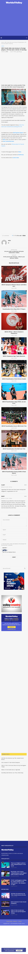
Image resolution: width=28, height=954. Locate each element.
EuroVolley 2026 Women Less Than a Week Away (12, 772)
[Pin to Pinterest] (17, 235)
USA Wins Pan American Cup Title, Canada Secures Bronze (18, 894)
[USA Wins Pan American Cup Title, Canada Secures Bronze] (5, 895)
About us (15, 921)
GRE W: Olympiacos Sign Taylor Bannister (14, 356)
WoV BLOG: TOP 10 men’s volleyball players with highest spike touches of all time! (19, 873)
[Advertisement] (14, 20)
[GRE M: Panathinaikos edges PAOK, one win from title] (14, 391)
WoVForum (21, 154)
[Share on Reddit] (20, 235)
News (19, 151)
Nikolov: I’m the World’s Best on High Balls (10, 769)
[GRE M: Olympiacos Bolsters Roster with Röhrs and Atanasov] (14, 274)
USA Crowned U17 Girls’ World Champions (10, 762)
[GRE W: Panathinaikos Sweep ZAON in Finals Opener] (14, 461)
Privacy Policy (9, 921)
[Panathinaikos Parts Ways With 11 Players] (14, 298)
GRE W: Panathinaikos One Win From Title (14, 449)
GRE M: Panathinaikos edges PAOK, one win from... (14, 402)
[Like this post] (13, 235)
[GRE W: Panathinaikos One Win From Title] (14, 438)
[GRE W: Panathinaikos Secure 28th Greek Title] (14, 415)
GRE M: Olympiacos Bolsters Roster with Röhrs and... (14, 285)
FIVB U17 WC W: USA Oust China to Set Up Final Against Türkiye (18, 911)
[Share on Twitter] (16, 235)
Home (2, 42)
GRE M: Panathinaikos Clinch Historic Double (14, 379)
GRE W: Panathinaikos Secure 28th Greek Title (14, 426)
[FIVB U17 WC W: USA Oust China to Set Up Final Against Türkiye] (5, 912)
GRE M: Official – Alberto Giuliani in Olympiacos (14, 332)
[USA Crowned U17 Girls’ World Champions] (5, 904)
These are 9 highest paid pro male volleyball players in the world (18, 864)
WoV (7, 51)
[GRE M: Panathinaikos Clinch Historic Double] (14, 368)
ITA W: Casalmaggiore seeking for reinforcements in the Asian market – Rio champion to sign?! (18, 882)
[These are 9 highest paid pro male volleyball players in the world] (5, 865)
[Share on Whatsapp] (21, 235)
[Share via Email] (24, 235)
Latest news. (16, 157)
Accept (19, 950)
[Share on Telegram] (23, 235)
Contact (20, 921)
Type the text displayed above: (9, 552)
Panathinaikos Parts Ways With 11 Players (14, 309)
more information (11, 950)
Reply (25, 496)
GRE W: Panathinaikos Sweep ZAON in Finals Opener (14, 472)
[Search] (26, 38)
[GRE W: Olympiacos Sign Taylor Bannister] (14, 345)
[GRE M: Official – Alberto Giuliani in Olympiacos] (14, 321)
